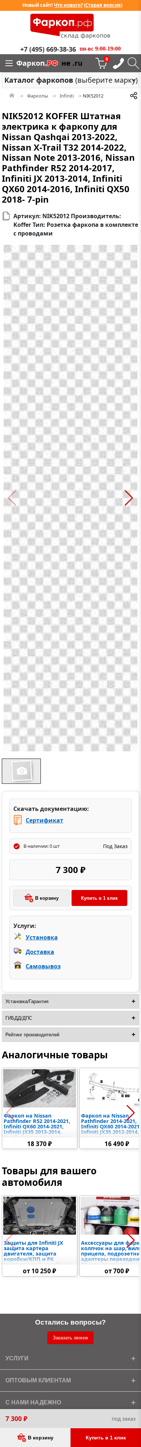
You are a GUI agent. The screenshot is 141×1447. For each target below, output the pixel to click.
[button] (12, 498)
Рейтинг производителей (32, 1034)
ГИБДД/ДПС (18, 1018)
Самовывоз (43, 966)
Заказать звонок (70, 1337)
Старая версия (103, 5)
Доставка (40, 952)
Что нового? (68, 5)
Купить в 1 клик (99, 898)
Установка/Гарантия (26, 1001)
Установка (42, 937)
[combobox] (70, 80)
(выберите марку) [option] (68, 80)
